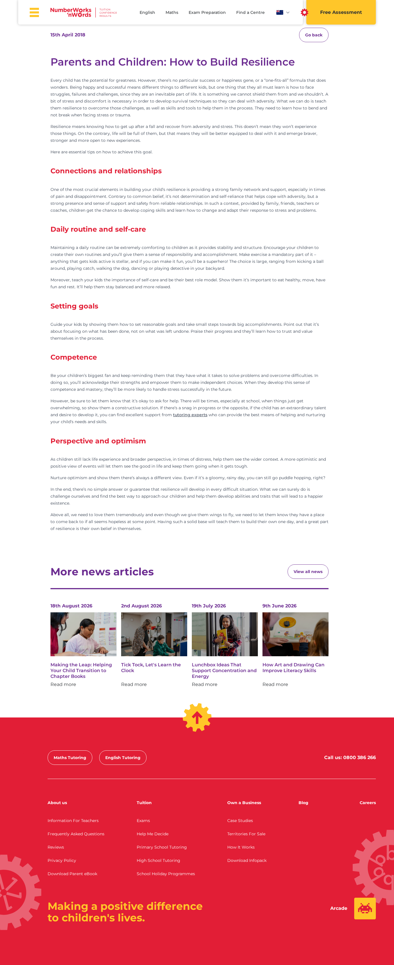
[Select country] (283, 12)
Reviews (56, 847)
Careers (368, 802)
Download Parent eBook (72, 873)
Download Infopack (247, 860)
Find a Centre (250, 12)
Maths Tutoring (70, 757)
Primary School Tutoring (162, 847)
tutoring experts (190, 414)
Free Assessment (341, 12)
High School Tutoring (158, 860)
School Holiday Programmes (166, 873)
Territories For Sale (246, 833)
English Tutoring (122, 757)
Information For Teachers (73, 820)
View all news (308, 571)
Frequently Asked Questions (76, 833)
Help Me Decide (152, 833)
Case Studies (240, 820)
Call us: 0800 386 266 (350, 757)
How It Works (241, 847)
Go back (313, 35)
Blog (303, 802)
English (147, 12)
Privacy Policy (62, 860)
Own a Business (244, 802)
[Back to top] (197, 717)
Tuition (144, 802)
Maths (172, 12)
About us (57, 802)
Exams (143, 820)
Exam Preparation (207, 12)
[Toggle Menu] (34, 12)
